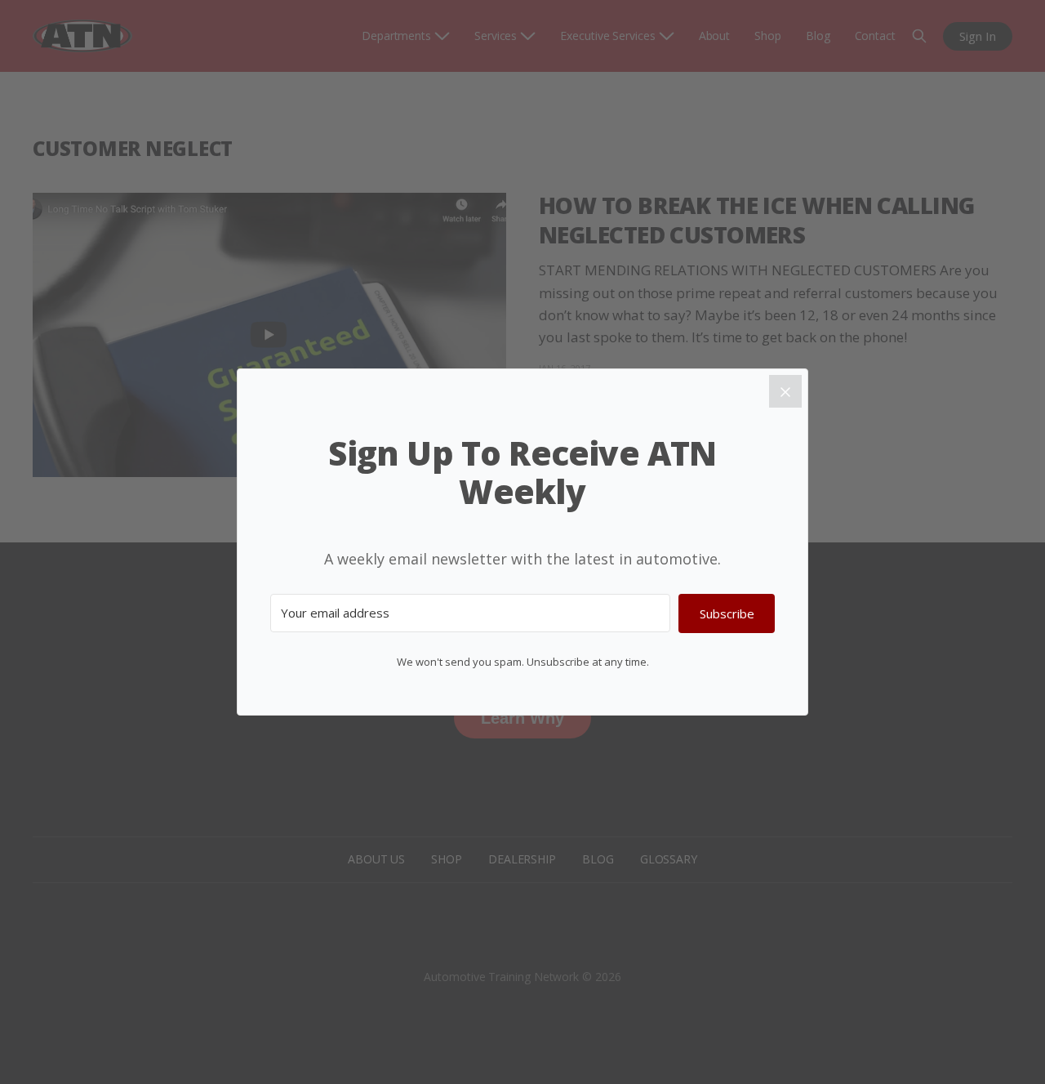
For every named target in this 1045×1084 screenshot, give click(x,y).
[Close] (785, 391)
